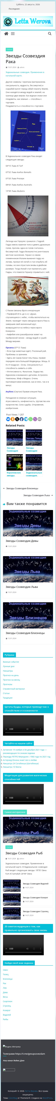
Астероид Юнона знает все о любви (20, 760)
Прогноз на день (11, 675)
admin (22, 67)
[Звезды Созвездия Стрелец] (12, 913)
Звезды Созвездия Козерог (35, 897)
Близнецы (8, 979)
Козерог (6, 1010)
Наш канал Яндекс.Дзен (13, 1060)
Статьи (9, 49)
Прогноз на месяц (11, 679)
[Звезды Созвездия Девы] (28, 511)
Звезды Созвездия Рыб (24, 853)
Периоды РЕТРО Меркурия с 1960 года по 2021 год (26, 756)
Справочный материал (14, 688)
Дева (5, 992)
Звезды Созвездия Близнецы (22, 488)
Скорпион (7, 1001)
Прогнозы (7, 684)
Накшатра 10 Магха (12, 767)
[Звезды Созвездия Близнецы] (28, 604)
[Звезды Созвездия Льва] (28, 558)
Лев (5, 988)
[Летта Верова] (6, 33)
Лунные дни (8, 666)
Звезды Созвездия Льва (36, 495)
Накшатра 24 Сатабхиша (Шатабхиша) (21, 763)
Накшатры (8, 670)
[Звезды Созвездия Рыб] (28, 830)
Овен (5, 970)
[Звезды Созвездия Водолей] (12, 886)
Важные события (11, 662)
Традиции (7, 697)
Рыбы (5, 1019)
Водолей (7, 1015)
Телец (6, 974)
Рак (4, 983)
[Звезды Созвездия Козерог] (12, 899)
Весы (5, 997)
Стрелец (7, 1006)
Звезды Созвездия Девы (22, 541)
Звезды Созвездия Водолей (35, 883)
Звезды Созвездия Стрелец (35, 911)
